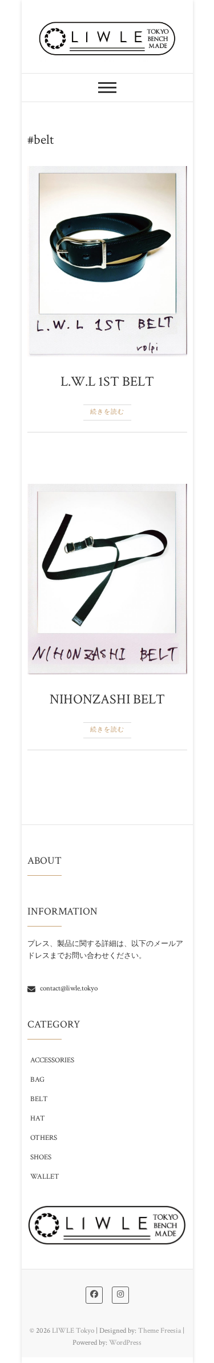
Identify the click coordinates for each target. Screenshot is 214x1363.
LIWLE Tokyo (73, 1331)
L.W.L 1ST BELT (107, 381)
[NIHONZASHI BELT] (107, 579)
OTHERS (43, 1138)
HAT (37, 1118)
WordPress (125, 1343)
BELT (39, 1099)
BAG (37, 1080)
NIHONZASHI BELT (107, 699)
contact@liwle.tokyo (68, 988)
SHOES (40, 1157)
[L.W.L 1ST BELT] (107, 261)
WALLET (44, 1177)
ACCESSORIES (52, 1060)
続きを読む (107, 412)
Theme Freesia (159, 1331)
